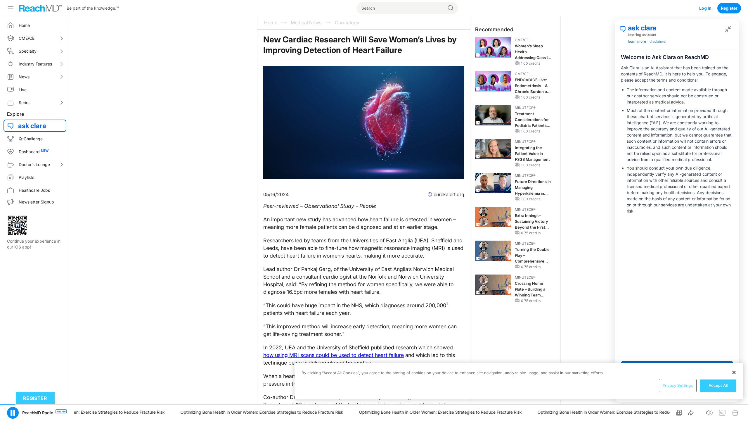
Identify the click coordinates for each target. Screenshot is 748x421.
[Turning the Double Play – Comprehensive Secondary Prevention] (493, 251)
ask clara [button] (32, 126)
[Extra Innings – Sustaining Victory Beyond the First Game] (493, 217)
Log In (705, 8)
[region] (519, 381)
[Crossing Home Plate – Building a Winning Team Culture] (493, 285)
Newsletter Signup (36, 201)
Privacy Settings (677, 385)
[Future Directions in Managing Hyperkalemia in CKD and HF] (493, 183)
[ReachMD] (40, 8)
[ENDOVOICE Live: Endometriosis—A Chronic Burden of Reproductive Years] (493, 81)
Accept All (718, 385)
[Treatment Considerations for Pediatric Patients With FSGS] (493, 115)
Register (729, 8)
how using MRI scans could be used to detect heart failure (333, 355)
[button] (13, 413)
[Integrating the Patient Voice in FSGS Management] (493, 149)
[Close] (734, 372)
